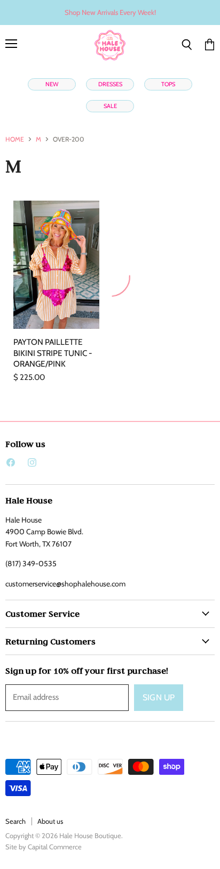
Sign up (159, 697)
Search (15, 821)
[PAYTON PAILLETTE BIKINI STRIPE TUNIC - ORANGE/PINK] (56, 265)
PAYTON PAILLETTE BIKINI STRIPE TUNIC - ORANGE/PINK (52, 352)
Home (14, 139)
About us (50, 821)
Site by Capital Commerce (43, 846)
